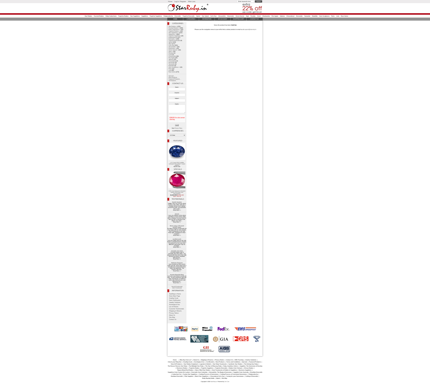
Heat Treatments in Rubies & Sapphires (224, 370)
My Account (222, 19)
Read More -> (177, 210)
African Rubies (248, 368)
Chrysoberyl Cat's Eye (217, 376)
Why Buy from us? (185, 360)
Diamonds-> (172, 48)
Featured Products (255, 362)
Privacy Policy (178, 128)
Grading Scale (173, 298)
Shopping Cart (238, 19)
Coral (259, 16)
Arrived (177, 214)
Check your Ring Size (175, 362)
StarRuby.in (214, 381)
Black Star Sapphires (202, 376)
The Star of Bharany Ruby (213, 366)
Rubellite (315, 16)
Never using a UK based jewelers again (177, 226)
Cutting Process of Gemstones (209, 374)
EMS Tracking (239, 360)
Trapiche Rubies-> (174, 31)
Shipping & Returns (175, 311)
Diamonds (230, 16)
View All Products (176, 364)
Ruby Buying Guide (208, 378)
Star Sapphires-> (174, 32)
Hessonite (299, 16)
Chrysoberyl (290, 16)
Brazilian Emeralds (256, 372)
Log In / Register (180, 1)
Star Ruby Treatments (220, 364)
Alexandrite (222, 16)
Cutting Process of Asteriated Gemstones (233, 374)
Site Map (172, 317)
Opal (247, 16)
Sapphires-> (172, 34)
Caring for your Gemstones (235, 376)
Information (206, 19)
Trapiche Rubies (123, 16)
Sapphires (144, 16)
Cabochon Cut (176, 374)
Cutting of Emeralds (251, 376)
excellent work (177, 239)
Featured (177, 141)
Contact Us (177, 83)
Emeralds (178, 16)
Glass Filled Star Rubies (202, 370)
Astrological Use (174, 304)
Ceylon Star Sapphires (190, 374)
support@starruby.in (250, 29)
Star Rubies (88, 16)
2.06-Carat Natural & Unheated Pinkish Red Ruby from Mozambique (177, 192)
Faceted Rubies (99, 16)
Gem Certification (174, 300)
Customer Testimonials (176, 309)
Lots (337, 16)
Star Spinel (205, 16)
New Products (220, 362)
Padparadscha (168, 16)
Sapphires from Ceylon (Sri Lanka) (179, 372)
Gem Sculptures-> (174, 67)
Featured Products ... (175, 79)
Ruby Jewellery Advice (230, 366)
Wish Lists (191, 1)
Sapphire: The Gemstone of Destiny (251, 366)
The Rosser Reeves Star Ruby (177, 366)
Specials (178, 169)
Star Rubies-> (173, 26)
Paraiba (252, 16)
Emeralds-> (172, 39)
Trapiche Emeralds (189, 16)
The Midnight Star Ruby (196, 366)
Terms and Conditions (233, 362)
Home (170, 1)
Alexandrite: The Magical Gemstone (220, 372)
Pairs (333, 16)
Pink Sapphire (188, 376)
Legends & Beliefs (205, 364)
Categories (191, 19)
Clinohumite (266, 16)
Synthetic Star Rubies (235, 364)
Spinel (198, 16)
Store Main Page (174, 296)
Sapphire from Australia (241, 372)
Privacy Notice (174, 313)
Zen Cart (226, 381)
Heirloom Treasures (177, 262)
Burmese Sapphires (245, 370)
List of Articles (173, 306)
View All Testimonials (177, 286)
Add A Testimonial (177, 288)
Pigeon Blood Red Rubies (185, 370)
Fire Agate (275, 16)
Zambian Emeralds (177, 376)
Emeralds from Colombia (199, 372)
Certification (210, 362)
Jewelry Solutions (175, 302)
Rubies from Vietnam (235, 368)
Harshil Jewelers (177, 202)
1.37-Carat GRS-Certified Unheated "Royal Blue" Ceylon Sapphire (177, 164)
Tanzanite (307, 16)
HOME (175, 19)
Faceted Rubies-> (174, 28)
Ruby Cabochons (111, 16)
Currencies (177, 131)
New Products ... (173, 77)
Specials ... (172, 76)
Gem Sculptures (324, 16)
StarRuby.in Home (175, 294)
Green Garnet (240, 16)
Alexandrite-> (173, 47)
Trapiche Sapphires (156, 16)
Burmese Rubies (182, 368)
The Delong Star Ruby (251, 364)
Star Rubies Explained (191, 364)
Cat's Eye (213, 16)
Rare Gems (344, 16)
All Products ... (173, 80)
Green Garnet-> (173, 50)
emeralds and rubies (177, 251)
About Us (172, 315)
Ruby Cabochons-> (174, 29)
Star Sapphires (135, 16)
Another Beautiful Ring (177, 274)
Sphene (282, 16)
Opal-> (171, 51)
